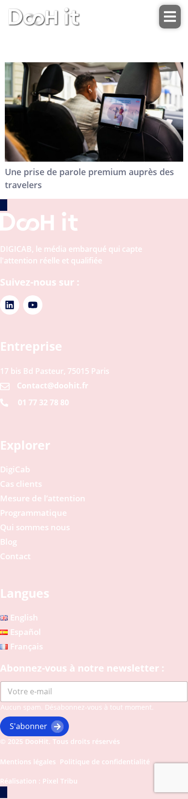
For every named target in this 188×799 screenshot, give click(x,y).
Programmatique (33, 513)
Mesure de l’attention (42, 498)
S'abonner (28, 726)
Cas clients (21, 484)
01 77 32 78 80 (43, 402)
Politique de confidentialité (105, 762)
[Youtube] (32, 305)
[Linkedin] (9, 305)
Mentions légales (28, 762)
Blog (8, 542)
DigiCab (15, 469)
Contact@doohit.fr (52, 385)
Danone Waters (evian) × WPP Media (71, 42)
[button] (170, 16)
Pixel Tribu (60, 780)
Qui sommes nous (35, 527)
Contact (15, 556)
